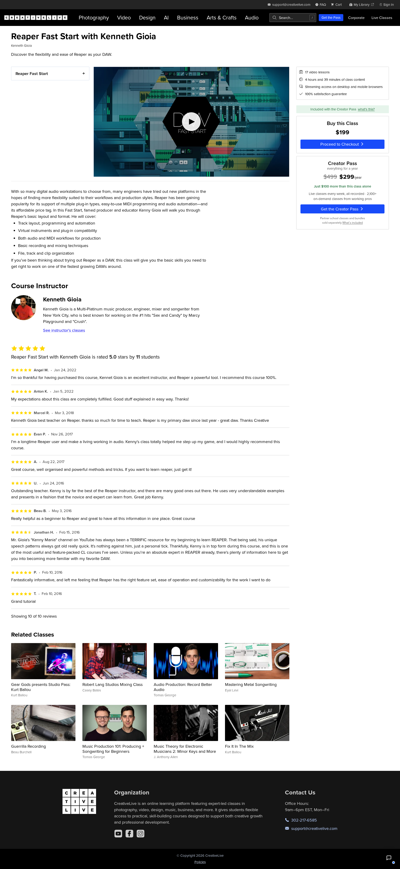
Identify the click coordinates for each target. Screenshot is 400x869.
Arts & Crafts (222, 17)
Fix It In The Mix (239, 746)
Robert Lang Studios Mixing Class (112, 684)
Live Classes (382, 17)
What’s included (352, 223)
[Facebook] (129, 833)
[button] (388, 857)
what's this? (366, 109)
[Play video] (191, 122)
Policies (200, 862)
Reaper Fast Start (32, 73)
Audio (252, 17)
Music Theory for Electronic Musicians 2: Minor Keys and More (185, 748)
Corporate (356, 17)
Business (187, 17)
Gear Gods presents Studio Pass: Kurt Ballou (40, 686)
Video (124, 17)
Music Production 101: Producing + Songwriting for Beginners (113, 748)
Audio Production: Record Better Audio (183, 686)
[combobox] (293, 17)
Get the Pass (331, 17)
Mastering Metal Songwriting (251, 684)
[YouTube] (118, 833)
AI (166, 17)
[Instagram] (140, 833)
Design (147, 17)
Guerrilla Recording (28, 746)
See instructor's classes (64, 330)
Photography (94, 17)
